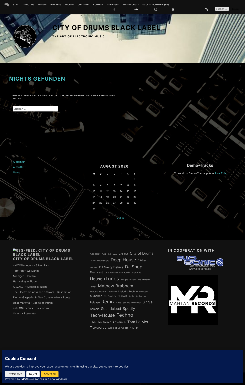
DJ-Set (142, 260)
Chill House (112, 254)
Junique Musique (128, 280)
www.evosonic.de (200, 268)
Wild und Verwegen (118, 327)
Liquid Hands (144, 280)
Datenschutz (131, 5)
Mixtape (143, 291)
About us (28, 5)
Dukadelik (124, 272)
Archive (69, 5)
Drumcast (96, 272)
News (16, 172)
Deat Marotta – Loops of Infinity (33, 302)
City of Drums (142, 253)
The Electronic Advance (108, 322)
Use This (220, 173)
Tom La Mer (137, 322)
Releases (55, 5)
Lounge (93, 287)
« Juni (120, 218)
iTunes (111, 279)
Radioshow (141, 296)
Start (16, 5)
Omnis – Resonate (24, 313)
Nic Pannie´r (110, 296)
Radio (131, 296)
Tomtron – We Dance (26, 270)
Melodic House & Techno (103, 291)
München (96, 296)
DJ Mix (94, 267)
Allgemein (19, 161)
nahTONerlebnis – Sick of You (31, 308)
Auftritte (18, 167)
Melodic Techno (128, 291)
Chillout (123, 253)
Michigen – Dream (24, 276)
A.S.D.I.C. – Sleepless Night (30, 286)
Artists (42, 5)
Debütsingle (103, 260)
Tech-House (102, 315)
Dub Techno (111, 272)
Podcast (122, 296)
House (96, 278)
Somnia (94, 309)
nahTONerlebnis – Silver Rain (31, 265)
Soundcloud (111, 308)
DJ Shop (133, 266)
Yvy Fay (134, 327)
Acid (104, 254)
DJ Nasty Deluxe (111, 267)
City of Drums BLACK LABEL (106, 28)
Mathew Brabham (115, 285)
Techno (124, 315)
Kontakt (98, 5)
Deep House (123, 259)
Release (95, 302)
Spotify (129, 308)
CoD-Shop (83, 5)
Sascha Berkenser (132, 302)
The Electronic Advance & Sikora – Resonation (42, 292)
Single (147, 302)
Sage (118, 302)
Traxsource (98, 327)
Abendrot (95, 253)
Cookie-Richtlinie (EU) (155, 5)
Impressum (113, 5)
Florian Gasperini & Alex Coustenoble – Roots (41, 297)
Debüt (93, 261)
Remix (108, 302)
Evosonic (136, 272)
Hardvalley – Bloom (25, 281)
